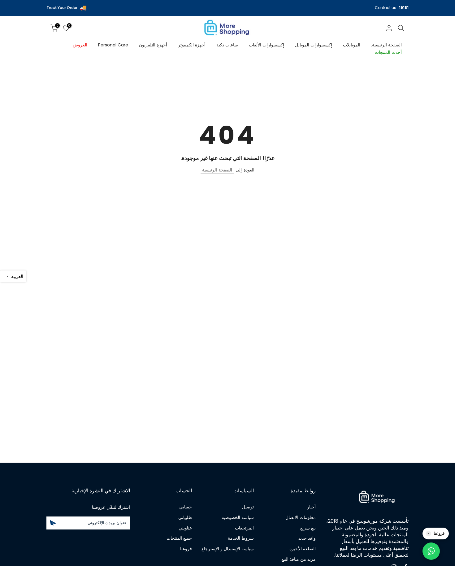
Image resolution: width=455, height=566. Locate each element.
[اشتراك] (53, 523)
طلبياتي (185, 518)
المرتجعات (244, 528)
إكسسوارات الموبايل (313, 45)
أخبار (311, 507)
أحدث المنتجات (388, 52)
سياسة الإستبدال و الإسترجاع (228, 549)
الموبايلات (351, 45)
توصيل (248, 507)
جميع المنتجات (179, 538)
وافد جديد (307, 538)
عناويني (185, 528)
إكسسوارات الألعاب (266, 45)
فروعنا (186, 549)
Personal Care (113, 45)
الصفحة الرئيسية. (386, 45)
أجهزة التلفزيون (153, 45)
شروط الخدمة (241, 538)
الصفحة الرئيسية (217, 170)
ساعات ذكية (227, 45)
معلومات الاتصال (300, 518)
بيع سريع (308, 528)
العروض (80, 45)
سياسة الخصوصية (238, 518)
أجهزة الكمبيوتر (192, 45)
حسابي (185, 507)
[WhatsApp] (431, 551)
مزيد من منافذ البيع (298, 559)
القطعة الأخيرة (302, 549)
